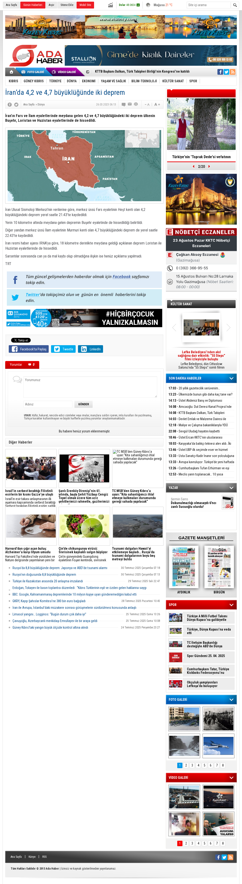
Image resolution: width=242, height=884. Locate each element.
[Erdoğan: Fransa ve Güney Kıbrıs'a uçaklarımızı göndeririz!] (218, 824)
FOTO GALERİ (178, 699)
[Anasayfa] (11, 72)
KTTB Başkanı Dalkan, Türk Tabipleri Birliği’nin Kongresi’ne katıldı (197, 415)
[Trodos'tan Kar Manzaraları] (184, 746)
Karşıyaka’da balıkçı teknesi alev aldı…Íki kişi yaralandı (200, 446)
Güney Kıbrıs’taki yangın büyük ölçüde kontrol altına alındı (50, 627)
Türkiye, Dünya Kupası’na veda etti (209, 631)
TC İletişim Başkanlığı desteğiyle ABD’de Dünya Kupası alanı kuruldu (204, 644)
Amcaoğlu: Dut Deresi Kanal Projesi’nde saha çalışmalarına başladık (200, 409)
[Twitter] (16, 104)
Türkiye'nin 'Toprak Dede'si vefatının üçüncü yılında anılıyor (201, 158)
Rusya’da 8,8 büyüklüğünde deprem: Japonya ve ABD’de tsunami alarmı (60, 568)
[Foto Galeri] (33, 72)
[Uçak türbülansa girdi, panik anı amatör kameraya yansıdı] (184, 824)
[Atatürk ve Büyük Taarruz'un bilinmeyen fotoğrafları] (218, 719)
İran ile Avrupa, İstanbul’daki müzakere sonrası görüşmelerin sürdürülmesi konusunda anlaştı (74, 608)
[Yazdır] (136, 104)
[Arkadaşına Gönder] (130, 104)
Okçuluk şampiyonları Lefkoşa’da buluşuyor (202, 684)
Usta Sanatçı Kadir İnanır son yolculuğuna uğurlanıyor (201, 458)
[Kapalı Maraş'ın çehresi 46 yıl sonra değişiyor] (184, 719)
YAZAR (173, 488)
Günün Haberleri (32, 5)
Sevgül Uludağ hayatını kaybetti (194, 431)
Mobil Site (85, 5)
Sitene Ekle (66, 5)
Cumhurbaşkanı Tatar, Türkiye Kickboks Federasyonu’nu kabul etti (208, 671)
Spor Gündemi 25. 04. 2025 (206, 656)
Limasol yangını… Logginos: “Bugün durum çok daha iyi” (49, 614)
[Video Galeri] (64, 72)
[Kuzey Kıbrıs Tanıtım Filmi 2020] (184, 797)
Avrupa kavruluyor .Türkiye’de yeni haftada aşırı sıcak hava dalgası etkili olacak (201, 464)
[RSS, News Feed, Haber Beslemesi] (232, 72)
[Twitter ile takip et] (226, 72)
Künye (32, 856)
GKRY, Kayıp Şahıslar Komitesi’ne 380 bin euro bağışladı (49, 601)
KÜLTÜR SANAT (181, 304)
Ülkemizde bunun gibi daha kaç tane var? (201, 394)
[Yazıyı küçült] (147, 104)
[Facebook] (10, 104)
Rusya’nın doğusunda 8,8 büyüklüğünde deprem (44, 574)
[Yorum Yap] (124, 104)
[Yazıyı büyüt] (157, 104)
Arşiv (51, 5)
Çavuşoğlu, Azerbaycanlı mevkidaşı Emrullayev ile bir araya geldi (55, 621)
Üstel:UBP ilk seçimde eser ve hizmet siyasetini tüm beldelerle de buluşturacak (198, 452)
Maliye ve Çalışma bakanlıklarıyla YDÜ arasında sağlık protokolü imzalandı (198, 427)
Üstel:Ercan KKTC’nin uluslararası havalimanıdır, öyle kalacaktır (195, 440)
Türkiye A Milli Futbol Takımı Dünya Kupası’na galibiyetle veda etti (207, 618)
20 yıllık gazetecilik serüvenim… (194, 388)
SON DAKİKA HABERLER (185, 378)
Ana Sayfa (11, 5)
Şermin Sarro (193, 503)
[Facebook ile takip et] (220, 72)
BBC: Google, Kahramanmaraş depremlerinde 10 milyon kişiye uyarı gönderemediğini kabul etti (75, 594)
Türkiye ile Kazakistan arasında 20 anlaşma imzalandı (48, 581)
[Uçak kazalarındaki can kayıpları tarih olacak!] (218, 746)
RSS (44, 856)
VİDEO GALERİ (178, 777)
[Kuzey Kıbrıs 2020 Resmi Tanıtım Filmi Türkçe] (218, 797)
